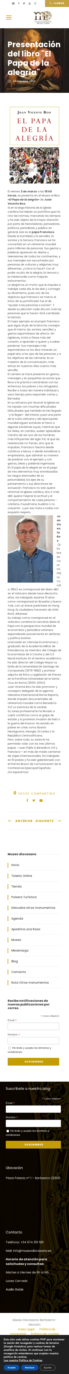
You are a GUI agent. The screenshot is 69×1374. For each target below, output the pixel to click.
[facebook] (18, 3)
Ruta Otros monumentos (30, 983)
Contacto (18, 972)
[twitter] (24, 3)
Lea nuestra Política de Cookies (23, 1360)
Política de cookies (45, 1334)
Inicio (15, 865)
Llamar (59, 3)
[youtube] (30, 3)
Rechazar (29, 1367)
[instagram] (35, 3)
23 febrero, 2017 (24, 81)
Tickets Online (21, 876)
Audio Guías (14, 1289)
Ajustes (48, 1367)
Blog (14, 961)
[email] (13, 3)
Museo (16, 940)
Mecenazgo (20, 950)
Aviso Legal (26, 1329)
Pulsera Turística (24, 897)
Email (12, 1020)
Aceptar (11, 1367)
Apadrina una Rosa (25, 929)
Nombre (14, 1034)
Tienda (16, 886)
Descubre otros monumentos (33, 908)
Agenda (17, 919)
